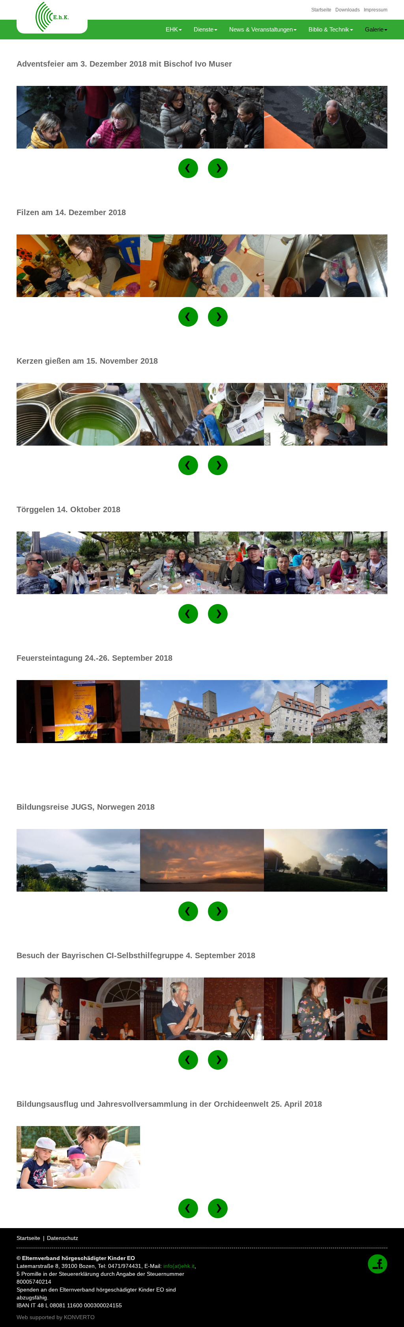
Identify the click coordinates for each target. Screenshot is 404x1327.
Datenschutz (62, 1238)
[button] (188, 168)
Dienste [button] (203, 29)
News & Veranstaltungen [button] (261, 29)
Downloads (347, 10)
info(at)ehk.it (179, 1266)
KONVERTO (79, 1317)
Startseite (321, 10)
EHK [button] (172, 29)
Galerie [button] (374, 29)
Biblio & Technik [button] (329, 29)
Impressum (375, 10)
